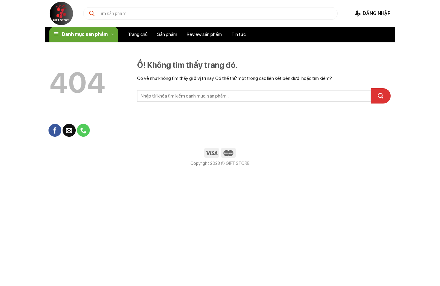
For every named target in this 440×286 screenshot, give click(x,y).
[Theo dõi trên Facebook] (54, 130)
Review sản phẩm (204, 34)
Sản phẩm (167, 34)
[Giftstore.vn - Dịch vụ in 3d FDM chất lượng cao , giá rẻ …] (61, 13)
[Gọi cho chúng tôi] (83, 130)
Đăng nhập (376, 13)
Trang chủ (138, 34)
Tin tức (238, 34)
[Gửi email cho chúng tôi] (69, 130)
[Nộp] (381, 96)
